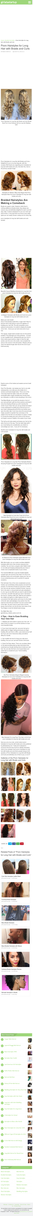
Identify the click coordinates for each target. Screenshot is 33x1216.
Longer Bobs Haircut (10, 1039)
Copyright (16, 1204)
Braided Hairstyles (6, 51)
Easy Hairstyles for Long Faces (13, 1109)
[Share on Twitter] (10, 843)
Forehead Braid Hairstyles (9, 899)
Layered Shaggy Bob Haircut (12, 1045)
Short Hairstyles (5, 1191)
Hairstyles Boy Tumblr (10, 1058)
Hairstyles (19, 1181)
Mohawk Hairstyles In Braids (9, 992)
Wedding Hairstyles (22, 1191)
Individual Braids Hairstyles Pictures (11, 969)
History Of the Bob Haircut (11, 1083)
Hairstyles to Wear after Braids (13, 1121)
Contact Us (11, 1204)
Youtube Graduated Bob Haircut (13, 1147)
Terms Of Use (23, 1204)
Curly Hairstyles (21, 1175)
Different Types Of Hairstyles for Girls (15, 1134)
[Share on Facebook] (14, 843)
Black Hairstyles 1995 (10, 1052)
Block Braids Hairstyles (8, 923)
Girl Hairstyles (5, 1181)
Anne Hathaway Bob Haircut (12, 1159)
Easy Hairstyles (21, 1178)
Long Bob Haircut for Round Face (13, 1153)
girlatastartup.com (24, 1211)
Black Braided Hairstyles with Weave (12, 946)
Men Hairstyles (21, 1188)
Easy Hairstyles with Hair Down (13, 1096)
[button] (29, 2)
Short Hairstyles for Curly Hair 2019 (14, 1128)
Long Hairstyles (5, 1185)
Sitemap (5, 1204)
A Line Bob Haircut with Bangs (13, 1140)
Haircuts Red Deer (9, 1077)
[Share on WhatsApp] (18, 843)
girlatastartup (9, 2)
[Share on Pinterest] (22, 843)
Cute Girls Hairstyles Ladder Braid (11, 876)
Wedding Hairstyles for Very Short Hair (15, 1090)
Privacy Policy (17, 1206)
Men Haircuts (5, 1188)
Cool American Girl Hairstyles (12, 1064)
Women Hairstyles (6, 1195)
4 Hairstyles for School (10, 1115)
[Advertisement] (16, 22)
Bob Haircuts (20, 1171)
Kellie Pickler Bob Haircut (11, 1071)
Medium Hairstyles (22, 1185)
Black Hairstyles (5, 1171)
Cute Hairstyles (5, 1178)
